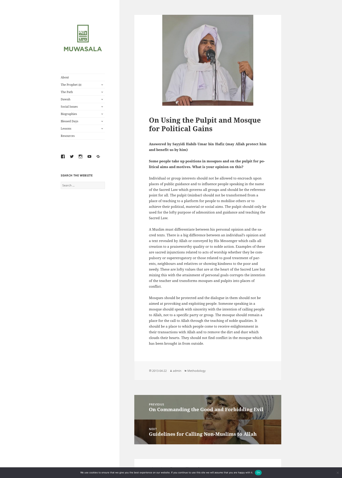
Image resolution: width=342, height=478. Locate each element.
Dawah (65, 99)
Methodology (196, 371)
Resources (68, 136)
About (65, 77)
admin (177, 371)
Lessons (66, 128)
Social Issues (69, 107)
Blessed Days (69, 121)
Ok (258, 472)
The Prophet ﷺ (71, 85)
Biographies (69, 114)
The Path (67, 92)
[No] (337, 472)
